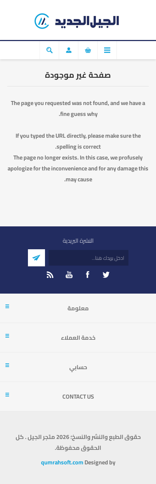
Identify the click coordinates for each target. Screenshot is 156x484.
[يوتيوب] (69, 275)
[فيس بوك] (87, 275)
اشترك (36, 257)
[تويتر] (106, 275)
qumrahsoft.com (62, 462)
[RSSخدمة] (50, 275)
